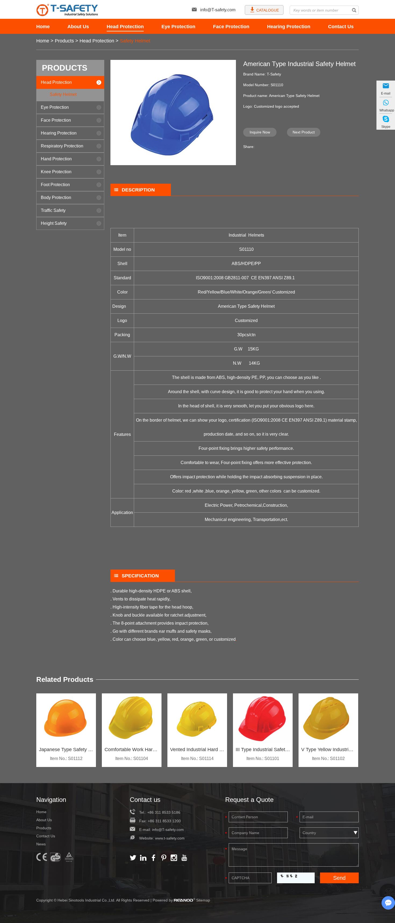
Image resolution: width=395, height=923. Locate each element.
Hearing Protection (288, 26)
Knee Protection (56, 171)
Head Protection (125, 26)
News (41, 844)
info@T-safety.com (217, 10)
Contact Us (341, 26)
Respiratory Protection (62, 146)
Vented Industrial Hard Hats (197, 749)
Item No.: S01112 (66, 758)
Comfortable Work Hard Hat (132, 749)
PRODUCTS (64, 67)
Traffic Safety (53, 210)
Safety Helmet (135, 41)
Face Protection (231, 26)
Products (64, 41)
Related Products (64, 679)
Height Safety (54, 223)
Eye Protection (178, 26)
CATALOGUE (267, 10)
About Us (78, 26)
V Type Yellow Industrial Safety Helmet (328, 749)
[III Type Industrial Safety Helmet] (263, 718)
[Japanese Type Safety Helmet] (66, 718)
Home (43, 26)
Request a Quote (249, 799)
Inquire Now (260, 132)
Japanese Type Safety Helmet (66, 749)
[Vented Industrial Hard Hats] (197, 718)
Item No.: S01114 (197, 758)
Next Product (304, 132)
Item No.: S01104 (131, 758)
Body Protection (56, 197)
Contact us (145, 799)
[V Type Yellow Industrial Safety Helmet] (328, 718)
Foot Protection (55, 184)
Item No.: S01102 (328, 758)
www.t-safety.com (170, 838)
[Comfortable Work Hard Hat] (131, 718)
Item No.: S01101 (262, 758)
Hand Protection (56, 159)
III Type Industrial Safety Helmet (263, 749)
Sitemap (203, 900)
